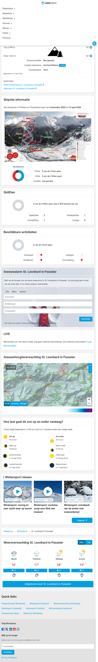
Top (88, 542)
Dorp (81, 542)
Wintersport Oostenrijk (11, 608)
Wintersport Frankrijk (35, 608)
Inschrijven (7, 652)
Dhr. (7, 291)
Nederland (7, 13)
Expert (6, 33)
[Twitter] (6, 629)
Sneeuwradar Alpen (10, 613)
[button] (48, 384)
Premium (7, 38)
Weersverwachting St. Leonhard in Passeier (23, 85)
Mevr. (14, 291)
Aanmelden (85, 319)
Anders (23, 291)
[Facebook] (3, 629)
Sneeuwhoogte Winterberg (13, 603)
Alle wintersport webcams (60, 608)
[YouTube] (14, 629)
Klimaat (6, 23)
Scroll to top (94, 658)
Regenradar (8, 8)
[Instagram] (18, 629)
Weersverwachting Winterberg (66, 603)
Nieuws (6, 28)
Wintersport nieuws (18, 477)
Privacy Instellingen (9, 658)
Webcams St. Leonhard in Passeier (19, 88)
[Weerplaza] (49, 3)
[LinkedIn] (10, 629)
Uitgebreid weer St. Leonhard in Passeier (48, 584)
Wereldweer (8, 18)
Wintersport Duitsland (39, 603)
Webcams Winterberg (32, 613)
